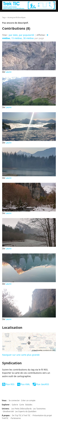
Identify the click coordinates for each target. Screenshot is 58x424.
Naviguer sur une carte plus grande (21, 354)
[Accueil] (29, 5)
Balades (28, 404)
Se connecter (14, 400)
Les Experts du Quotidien (25, 411)
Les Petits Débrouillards (21, 408)
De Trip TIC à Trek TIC (21, 415)
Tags (4, 17)
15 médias (16, 38)
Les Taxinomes (39, 408)
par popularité (26, 34)
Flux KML (25, 384)
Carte (21, 404)
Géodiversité (8, 411)
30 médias (28, 38)
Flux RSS (10, 384)
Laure (8, 71)
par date (13, 34)
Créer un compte (28, 400)
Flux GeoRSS (42, 384)
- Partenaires (15, 418)
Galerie (15, 404)
